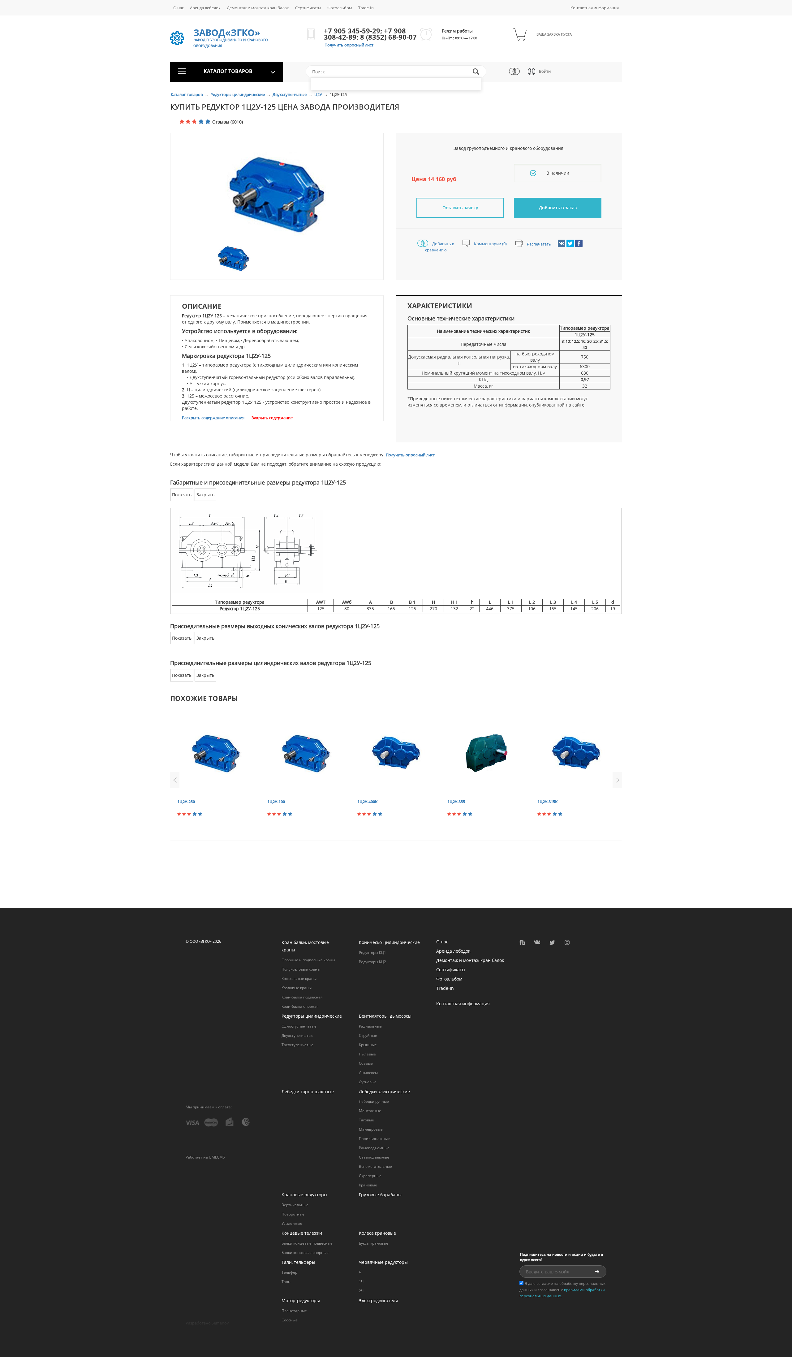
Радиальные (370, 1026)
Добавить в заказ (558, 208)
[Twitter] (570, 243)
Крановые (368, 1185)
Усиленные (292, 1223)
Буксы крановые (373, 1243)
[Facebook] (579, 243)
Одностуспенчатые (299, 1026)
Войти (545, 71)
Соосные (290, 1320)
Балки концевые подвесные (307, 1243)
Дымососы (368, 1072)
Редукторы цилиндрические (238, 94)
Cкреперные (370, 1175)
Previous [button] (174, 780)
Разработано (207, 1323)
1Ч (361, 1281)
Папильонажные (374, 1138)
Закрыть (205, 495)
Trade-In (366, 8)
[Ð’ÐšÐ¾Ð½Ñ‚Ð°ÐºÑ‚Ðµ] (561, 243)
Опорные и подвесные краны (308, 960)
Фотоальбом (339, 8)
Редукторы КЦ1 (372, 952)
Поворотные (293, 1214)
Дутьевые (368, 1082)
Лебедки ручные (374, 1101)
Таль (286, 1281)
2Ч (361, 1291)
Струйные (368, 1035)
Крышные (368, 1044)
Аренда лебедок (205, 8)
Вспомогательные (375, 1166)
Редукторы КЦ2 (372, 961)
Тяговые (366, 1120)
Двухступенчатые (290, 94)
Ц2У (318, 94)
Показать (182, 495)
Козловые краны (297, 987)
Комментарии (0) (490, 243)
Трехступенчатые (297, 1044)
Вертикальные (295, 1204)
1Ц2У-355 (456, 801)
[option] (276, 193)
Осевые (366, 1063)
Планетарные (294, 1310)
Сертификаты (308, 8)
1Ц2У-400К (367, 801)
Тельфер (289, 1272)
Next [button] (617, 780)
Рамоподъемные (374, 1147)
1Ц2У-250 (186, 801)
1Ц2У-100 (276, 801)
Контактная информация (594, 8)
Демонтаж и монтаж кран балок (258, 8)
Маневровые (371, 1129)
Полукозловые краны (301, 969)
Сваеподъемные (374, 1157)
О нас (178, 8)
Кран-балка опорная (300, 1006)
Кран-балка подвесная (302, 997)
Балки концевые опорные (305, 1252)
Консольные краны (299, 978)
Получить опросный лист (349, 45)
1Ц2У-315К (547, 801)
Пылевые (367, 1054)
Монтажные (370, 1110)
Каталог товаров (187, 94)
